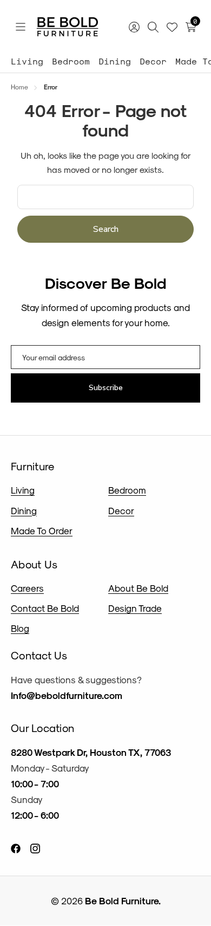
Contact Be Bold (45, 608)
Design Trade (135, 608)
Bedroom (71, 61)
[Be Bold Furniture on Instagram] (35, 847)
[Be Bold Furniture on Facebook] (16, 847)
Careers (27, 587)
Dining (114, 61)
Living (27, 61)
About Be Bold (138, 587)
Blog (20, 628)
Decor (153, 61)
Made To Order (41, 530)
